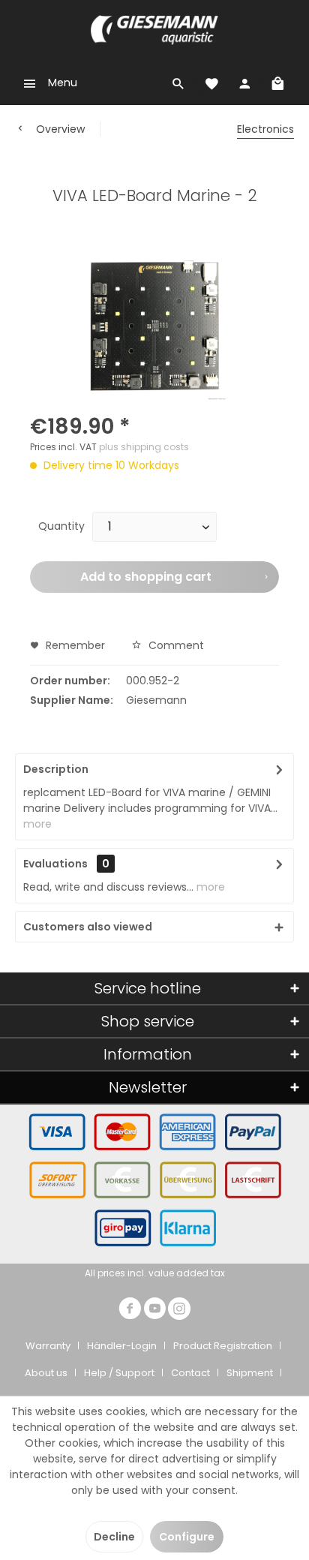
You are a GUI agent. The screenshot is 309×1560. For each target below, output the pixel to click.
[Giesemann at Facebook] (129, 1310)
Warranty (48, 1346)
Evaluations (55, 863)
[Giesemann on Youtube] (154, 1310)
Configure (186, 1536)
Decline (114, 1536)
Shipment (249, 1373)
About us (46, 1373)
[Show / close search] (179, 83)
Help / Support (119, 1373)
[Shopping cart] (277, 83)
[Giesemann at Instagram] (179, 1310)
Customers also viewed (87, 926)
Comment (175, 645)
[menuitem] (46, 83)
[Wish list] (211, 83)
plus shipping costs (144, 446)
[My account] (245, 83)
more (37, 823)
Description (55, 769)
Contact (190, 1373)
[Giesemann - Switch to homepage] (154, 30)
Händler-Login (122, 1346)
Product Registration (222, 1346)
